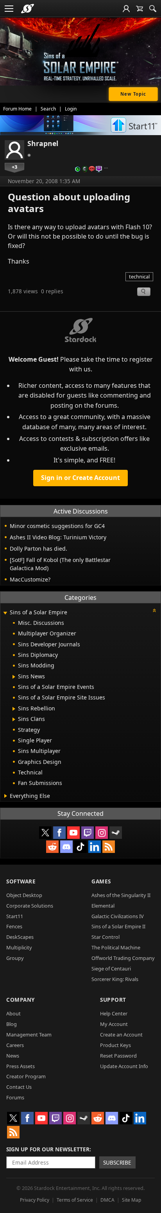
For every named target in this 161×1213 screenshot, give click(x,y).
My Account (114, 1023)
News (12, 1055)
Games (101, 881)
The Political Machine (115, 947)
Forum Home (17, 108)
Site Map (131, 1200)
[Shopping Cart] (139, 9)
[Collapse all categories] (154, 610)
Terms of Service (75, 1200)
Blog (11, 1023)
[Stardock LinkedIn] (95, 847)
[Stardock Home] (27, 8)
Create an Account (121, 1034)
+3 (14, 166)
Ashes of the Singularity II (120, 895)
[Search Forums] (153, 9)
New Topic (133, 94)
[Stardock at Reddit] (52, 847)
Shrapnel (42, 143)
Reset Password (118, 1055)
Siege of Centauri (111, 968)
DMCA (107, 1200)
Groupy (15, 957)
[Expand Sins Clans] (14, 719)
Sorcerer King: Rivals (114, 979)
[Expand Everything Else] (5, 796)
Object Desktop (24, 895)
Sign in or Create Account (80, 477)
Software (21, 881)
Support (113, 999)
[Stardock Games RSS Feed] (109, 847)
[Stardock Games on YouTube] (73, 833)
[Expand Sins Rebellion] (14, 709)
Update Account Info (124, 1066)
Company (20, 999)
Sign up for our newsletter (47, 1149)
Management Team (29, 1034)
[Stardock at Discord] (66, 847)
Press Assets (20, 1066)
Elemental (102, 905)
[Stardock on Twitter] (45, 833)
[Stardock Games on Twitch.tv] (87, 833)
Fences (14, 926)
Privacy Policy (34, 1200)
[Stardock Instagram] (102, 833)
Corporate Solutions (29, 905)
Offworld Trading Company (123, 957)
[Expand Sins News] (14, 677)
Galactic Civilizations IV (117, 916)
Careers (15, 1045)
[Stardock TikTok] (80, 847)
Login (71, 108)
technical (139, 276)
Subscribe (117, 1162)
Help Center (113, 1013)
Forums (15, 1097)
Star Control (105, 936)
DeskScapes (20, 936)
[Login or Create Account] (126, 9)
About (13, 1013)
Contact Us (19, 1086)
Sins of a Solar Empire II (118, 926)
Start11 (14, 916)
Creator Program (26, 1076)
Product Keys (115, 1045)
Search (48, 108)
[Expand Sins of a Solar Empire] (5, 613)
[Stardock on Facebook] (59, 833)
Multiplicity (19, 947)
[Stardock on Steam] (116, 833)
